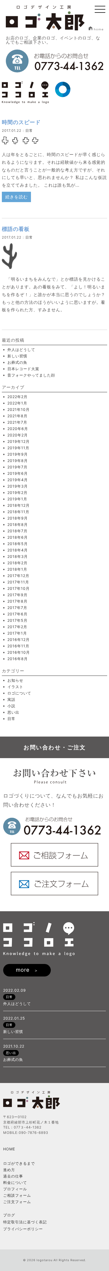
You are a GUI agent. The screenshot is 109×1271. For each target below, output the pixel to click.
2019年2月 (17, 492)
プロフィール (15, 1189)
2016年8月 (17, 658)
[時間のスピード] (20, 140)
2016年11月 (18, 646)
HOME (9, 1149)
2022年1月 (17, 403)
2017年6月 (17, 614)
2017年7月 (17, 607)
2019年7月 (17, 467)
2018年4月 (17, 550)
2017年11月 (18, 582)
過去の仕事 (13, 1176)
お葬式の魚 (17, 362)
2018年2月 (17, 563)
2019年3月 (17, 486)
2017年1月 (17, 633)
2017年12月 (18, 575)
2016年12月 (18, 639)
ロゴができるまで (19, 1163)
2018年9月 (17, 518)
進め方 (9, 1169)
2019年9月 (17, 454)
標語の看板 (16, 229)
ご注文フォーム (17, 1201)
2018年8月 (17, 524)
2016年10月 (18, 652)
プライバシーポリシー (23, 1229)
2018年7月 (17, 531)
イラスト (15, 686)
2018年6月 (17, 537)
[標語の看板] (9, 265)
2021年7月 (17, 422)
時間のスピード (21, 122)
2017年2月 (17, 626)
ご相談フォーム (17, 1195)
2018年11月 (18, 511)
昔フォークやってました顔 (31, 375)
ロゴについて (19, 693)
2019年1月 (17, 499)
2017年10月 (18, 588)
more (23, 970)
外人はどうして (21, 349)
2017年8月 (17, 601)
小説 (11, 706)
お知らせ (15, 680)
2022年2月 (17, 396)
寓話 (11, 699)
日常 (29, 130)
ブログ (9, 1215)
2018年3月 (17, 556)
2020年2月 (17, 435)
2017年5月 (17, 620)
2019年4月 (17, 479)
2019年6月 (17, 473)
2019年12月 (18, 441)
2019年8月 (17, 460)
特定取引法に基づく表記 (25, 1222)
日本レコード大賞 (23, 368)
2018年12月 (18, 505)
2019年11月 (18, 448)
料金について (15, 1182)
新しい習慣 (17, 356)
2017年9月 (17, 594)
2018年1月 (17, 569)
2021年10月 (18, 409)
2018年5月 (17, 543)
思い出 (13, 712)
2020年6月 (17, 428)
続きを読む (16, 196)
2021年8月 (17, 416)
